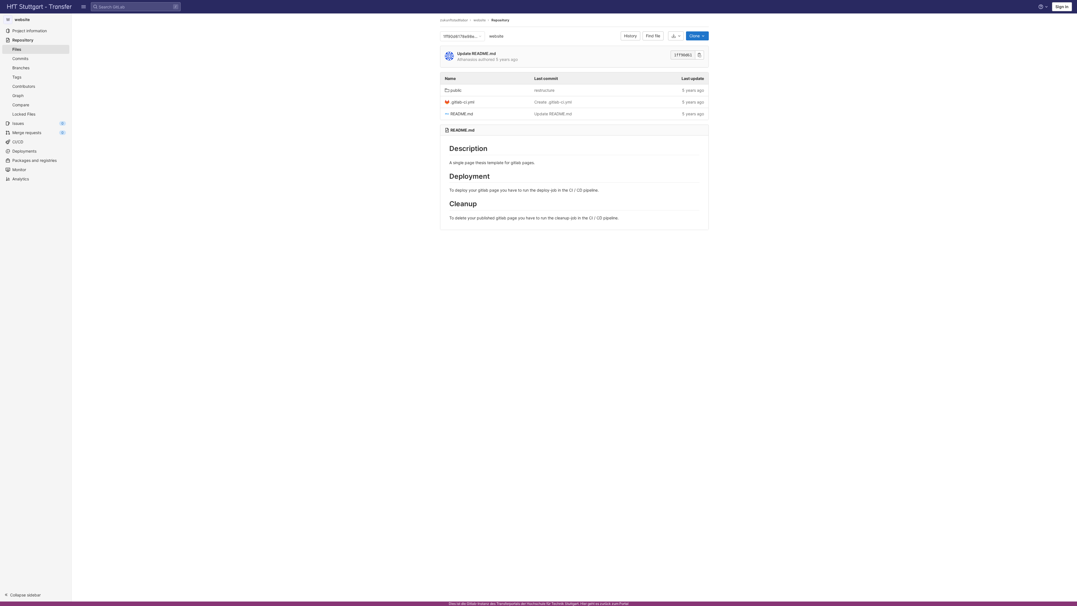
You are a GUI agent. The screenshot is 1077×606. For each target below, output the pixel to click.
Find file (653, 35)
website (496, 36)
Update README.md (476, 53)
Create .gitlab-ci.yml (553, 102)
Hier (583, 604)
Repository (500, 20)
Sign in (1062, 6)
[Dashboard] (39, 6)
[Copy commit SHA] (699, 54)
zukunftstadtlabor (454, 20)
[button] (83, 6)
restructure (544, 90)
